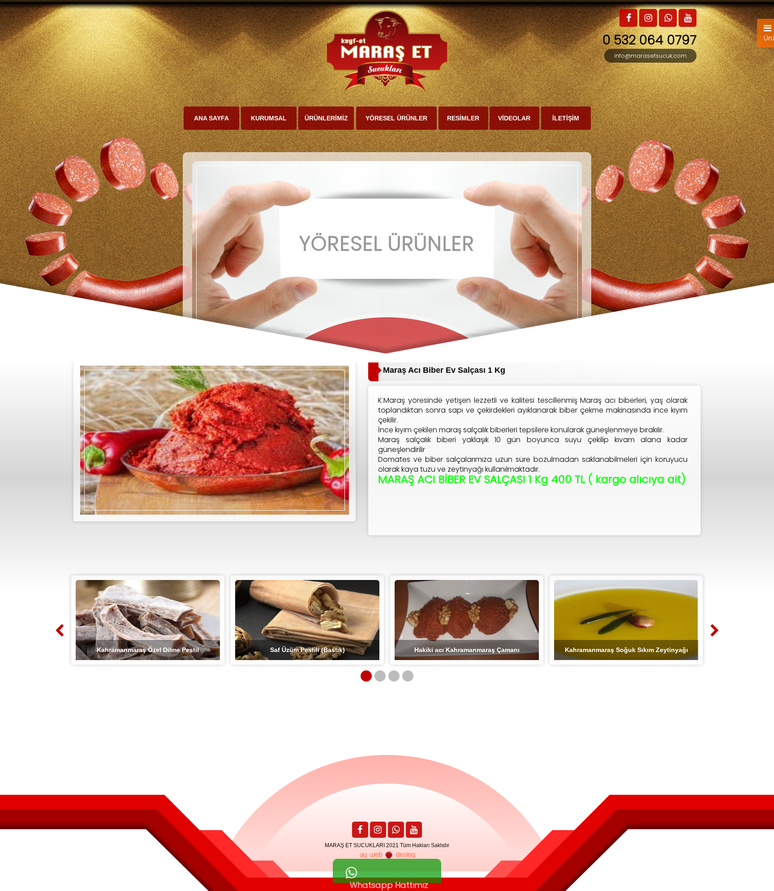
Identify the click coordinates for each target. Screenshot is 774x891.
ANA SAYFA (211, 118)
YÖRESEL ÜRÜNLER (396, 118)
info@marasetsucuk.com (650, 55)
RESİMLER (463, 118)
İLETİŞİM (565, 118)
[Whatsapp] (396, 830)
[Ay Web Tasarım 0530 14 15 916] (387, 855)
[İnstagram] (378, 830)
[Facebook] (360, 830)
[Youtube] (414, 830)
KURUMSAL (269, 118)
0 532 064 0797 (649, 40)
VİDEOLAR (514, 118)
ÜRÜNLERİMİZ (326, 118)
